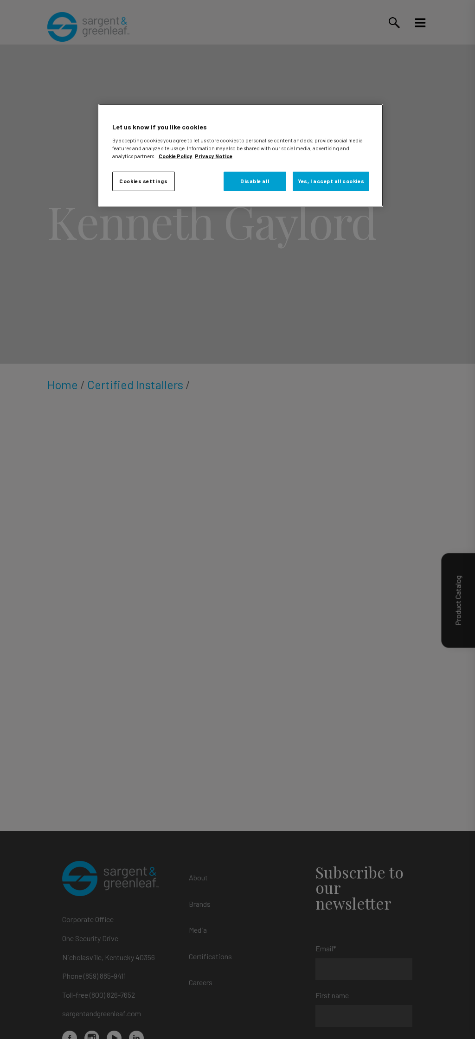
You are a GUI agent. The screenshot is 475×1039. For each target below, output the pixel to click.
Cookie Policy (176, 156)
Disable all (254, 181)
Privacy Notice (213, 156)
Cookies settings (143, 181)
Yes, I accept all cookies (331, 181)
